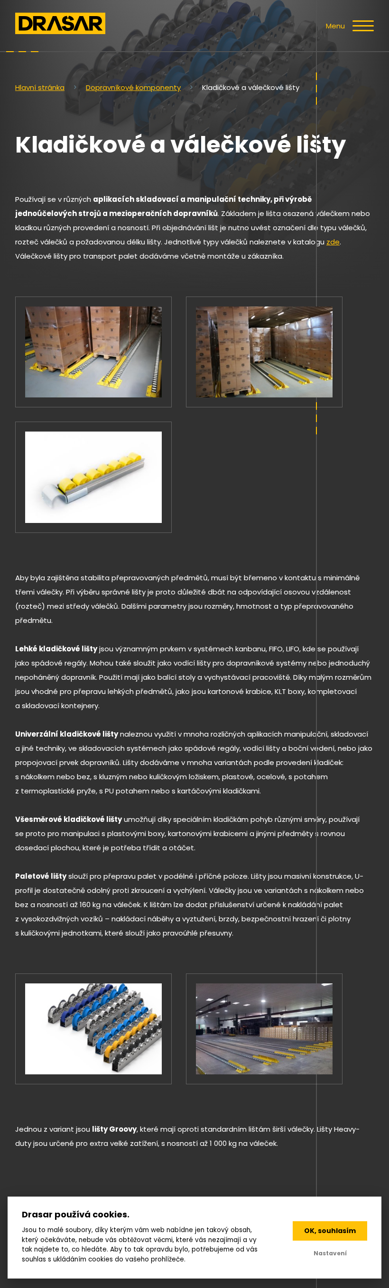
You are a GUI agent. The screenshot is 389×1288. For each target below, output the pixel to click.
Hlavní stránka (40, 87)
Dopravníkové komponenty (133, 87)
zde (333, 242)
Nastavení (330, 1253)
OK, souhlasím (330, 1230)
